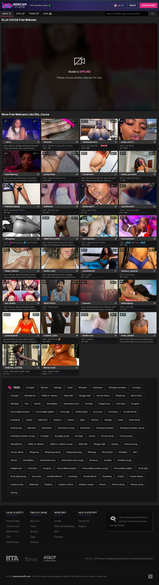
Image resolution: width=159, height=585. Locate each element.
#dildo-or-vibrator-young (61, 444)
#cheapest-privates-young (22, 436)
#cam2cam (97, 388)
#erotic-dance (103, 396)
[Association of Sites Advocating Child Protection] (49, 558)
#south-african (129, 412)
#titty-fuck (42, 420)
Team (33, 526)
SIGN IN (132, 5)
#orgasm (135, 404)
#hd (26, 404)
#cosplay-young (62, 436)
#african (44, 388)
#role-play (64, 412)
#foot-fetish (136, 396)
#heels (37, 404)
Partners (58, 537)
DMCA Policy (12, 531)
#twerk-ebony (118, 484)
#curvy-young (126, 436)
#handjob (15, 404)
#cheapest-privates (117, 388)
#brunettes (47, 428)
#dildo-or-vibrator (50, 396)
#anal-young (16, 428)
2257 (8, 537)
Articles (34, 531)
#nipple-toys (104, 404)
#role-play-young (18, 476)
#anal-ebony (134, 420)
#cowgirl (14, 396)
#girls (82, 420)
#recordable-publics (45, 412)
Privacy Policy (13, 521)
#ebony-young (130, 444)
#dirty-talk (68, 396)
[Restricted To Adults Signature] (12, 558)
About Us (34, 521)
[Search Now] (152, 13)
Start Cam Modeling (64, 526)
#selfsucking (81, 412)
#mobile (89, 404)
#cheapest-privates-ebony (132, 428)
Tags (32, 537)
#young (14, 493)
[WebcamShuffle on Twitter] (150, 576)
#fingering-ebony (52, 452)
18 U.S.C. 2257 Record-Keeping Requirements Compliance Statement (119, 558)
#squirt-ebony (136, 476)
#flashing (92, 452)
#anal (70, 388)
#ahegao (58, 388)
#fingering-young (74, 452)
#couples (30, 388)
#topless (57, 420)
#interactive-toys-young (72, 460)
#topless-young (86, 484)
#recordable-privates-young (95, 468)
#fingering (120, 396)
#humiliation (52, 404)
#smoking (112, 412)
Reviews (34, 542)
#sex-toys (97, 412)
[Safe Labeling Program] (31, 558)
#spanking (15, 420)
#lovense (93, 460)
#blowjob (82, 388)
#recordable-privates (20, 412)
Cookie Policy (12, 542)
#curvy (92, 436)
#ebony (114, 444)
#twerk (71, 420)
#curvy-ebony (107, 436)
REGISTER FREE (148, 5)
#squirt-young (17, 484)
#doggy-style (85, 396)
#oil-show (120, 404)
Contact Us (83, 521)
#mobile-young (124, 460)
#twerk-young (137, 484)
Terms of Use (12, 526)
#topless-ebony (66, 484)
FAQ (56, 531)
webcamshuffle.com (22, 576)
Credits (57, 521)
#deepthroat (30, 396)
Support (82, 526)
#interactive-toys (71, 404)
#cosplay (136, 388)
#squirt (29, 420)
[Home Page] (14, 5)
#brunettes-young (66, 428)
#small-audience (54, 476)
